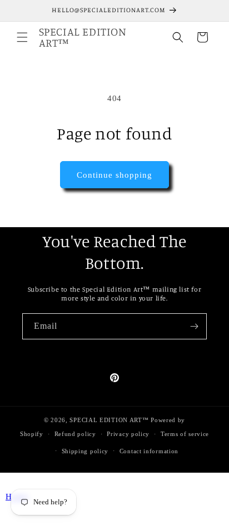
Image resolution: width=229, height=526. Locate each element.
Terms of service (185, 433)
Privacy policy (128, 433)
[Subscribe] (194, 326)
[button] (22, 37)
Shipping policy (85, 451)
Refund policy (75, 433)
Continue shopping (114, 175)
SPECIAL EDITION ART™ (108, 420)
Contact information (149, 451)
